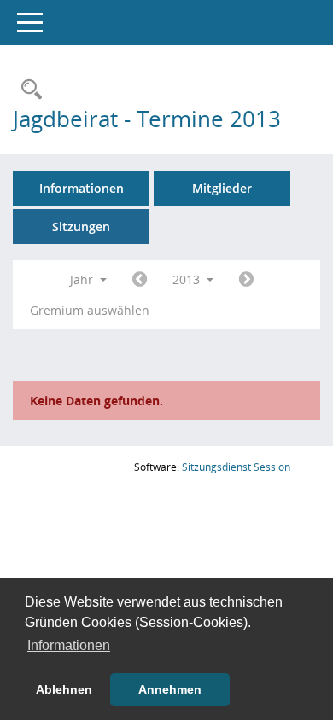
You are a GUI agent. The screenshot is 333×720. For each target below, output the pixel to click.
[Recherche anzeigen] (27, 90)
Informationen (81, 188)
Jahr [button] (83, 279)
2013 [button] (187, 279)
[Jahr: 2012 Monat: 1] (140, 279)
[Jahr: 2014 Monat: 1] (246, 279)
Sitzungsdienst (236, 467)
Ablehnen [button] (64, 689)
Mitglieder (222, 188)
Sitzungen (81, 226)
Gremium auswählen (89, 310)
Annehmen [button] (170, 689)
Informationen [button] (68, 645)
